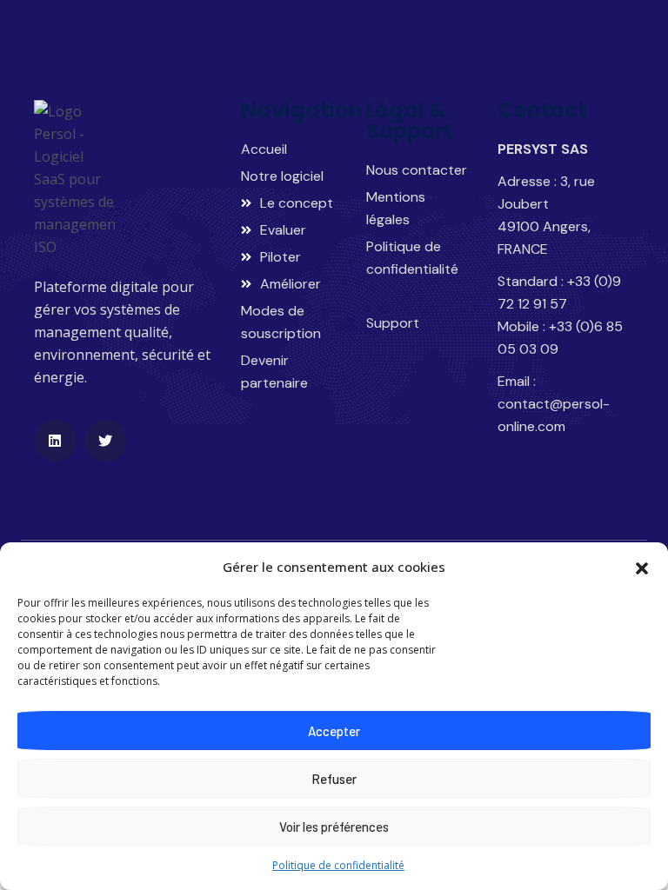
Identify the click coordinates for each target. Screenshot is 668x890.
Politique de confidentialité (338, 865)
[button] (642, 566)
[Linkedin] (55, 441)
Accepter (334, 731)
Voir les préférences (334, 826)
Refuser (334, 779)
